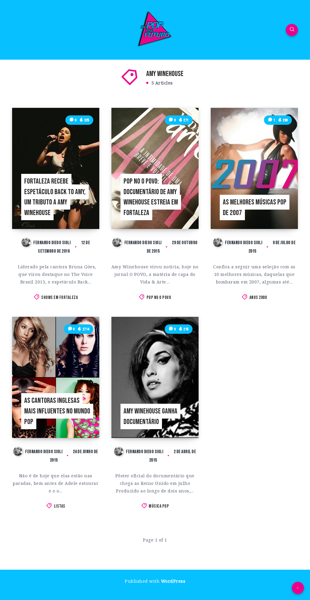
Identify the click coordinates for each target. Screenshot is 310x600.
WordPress (173, 581)
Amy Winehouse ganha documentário (150, 416)
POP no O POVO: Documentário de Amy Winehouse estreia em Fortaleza (151, 197)
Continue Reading (81, 212)
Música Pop (159, 506)
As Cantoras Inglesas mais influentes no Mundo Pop (57, 411)
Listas (59, 506)
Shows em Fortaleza (59, 297)
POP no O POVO (159, 297)
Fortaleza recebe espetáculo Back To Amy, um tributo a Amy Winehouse (55, 197)
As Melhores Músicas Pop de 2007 (254, 207)
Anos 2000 (258, 297)
